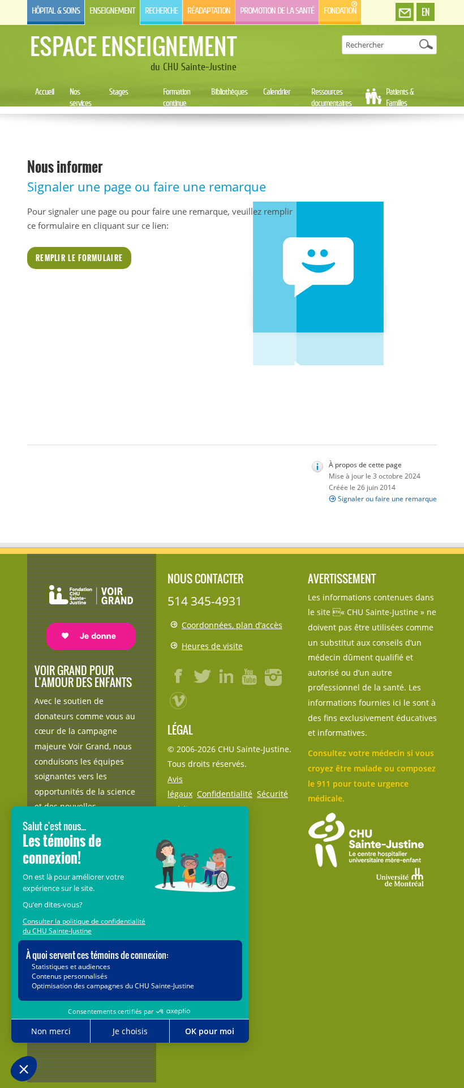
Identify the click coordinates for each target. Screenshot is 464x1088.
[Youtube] (250, 676)
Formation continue (176, 97)
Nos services (80, 97)
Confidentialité (224, 793)
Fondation (340, 10)
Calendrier (276, 92)
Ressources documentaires (331, 97)
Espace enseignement (133, 46)
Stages (118, 92)
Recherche (161, 10)
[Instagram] (274, 676)
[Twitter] (202, 676)
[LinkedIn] (226, 676)
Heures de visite (212, 646)
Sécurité (272, 793)
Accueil (44, 92)
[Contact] (405, 12)
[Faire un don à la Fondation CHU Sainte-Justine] (85, 607)
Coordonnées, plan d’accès (232, 625)
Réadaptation (208, 10)
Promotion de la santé (277, 10)
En (425, 12)
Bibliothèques (229, 92)
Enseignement (112, 10)
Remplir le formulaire (79, 257)
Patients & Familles (400, 97)
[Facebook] (178, 676)
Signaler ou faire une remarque (387, 499)
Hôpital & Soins (56, 10)
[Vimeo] (178, 700)
